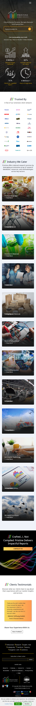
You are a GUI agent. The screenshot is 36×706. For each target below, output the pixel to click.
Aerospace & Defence (12, 515)
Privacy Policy (29, 670)
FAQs (19, 673)
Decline (27, 704)
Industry (12, 668)
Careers (28, 668)
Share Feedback (17, 631)
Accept (18, 704)
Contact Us (18, 549)
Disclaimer (6, 670)
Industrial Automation (12, 370)
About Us (5, 668)
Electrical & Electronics (12, 341)
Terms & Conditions (17, 670)
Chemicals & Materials (12, 254)
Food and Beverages (11, 196)
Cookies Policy (8, 704)
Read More (9, 198)
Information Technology (12, 457)
